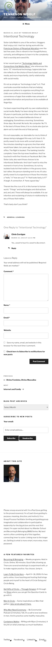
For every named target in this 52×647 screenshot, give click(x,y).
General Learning (16, 217)
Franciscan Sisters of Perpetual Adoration (21, 48)
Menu (27, 24)
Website (7, 330)
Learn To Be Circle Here (14, 574)
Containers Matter (11, 622)
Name (7, 305)
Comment (9, 271)
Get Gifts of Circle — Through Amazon (20, 589)
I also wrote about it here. (20, 604)
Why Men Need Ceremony (15, 610)
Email (7, 318)
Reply (13, 248)
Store (9, 592)
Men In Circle (9, 601)
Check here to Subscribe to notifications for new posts (24, 353)
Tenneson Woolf (20, 14)
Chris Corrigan (18, 234)
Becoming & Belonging (13, 559)
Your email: (8, 421)
